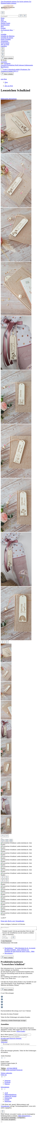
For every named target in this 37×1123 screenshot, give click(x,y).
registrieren (7, 63)
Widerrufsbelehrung (10, 1094)
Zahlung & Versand (10, 1096)
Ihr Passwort (5, 1036)
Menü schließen (8, 58)
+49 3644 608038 (11, 1068)
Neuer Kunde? (20, 1031)
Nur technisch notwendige (9, 1117)
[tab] (20, 949)
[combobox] (9, 16)
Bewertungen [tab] (9, 953)
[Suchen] (20, 15)
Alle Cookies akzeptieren (8, 1119)
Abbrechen (4, 1042)
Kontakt (7, 1099)
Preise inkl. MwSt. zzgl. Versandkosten (12, 921)
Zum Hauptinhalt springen (9, 1)
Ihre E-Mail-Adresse (7, 1034)
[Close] (1, 838)
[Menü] (3, 12)
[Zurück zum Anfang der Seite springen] (3, 1111)
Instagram (7, 1080)
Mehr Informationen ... (25, 1116)
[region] (18, 508)
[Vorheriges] (3, 642)
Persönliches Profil (12, 65)
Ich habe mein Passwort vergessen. (11, 1038)
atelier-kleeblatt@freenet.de (14, 1070)
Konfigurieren (21, 1117)
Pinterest (7, 1084)
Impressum (8, 1101)
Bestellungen (5, 67)
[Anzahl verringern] (4, 937)
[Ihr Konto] (3, 54)
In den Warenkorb (6, 941)
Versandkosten (5, 1106)
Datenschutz (8, 1098)
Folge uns (4, 1075)
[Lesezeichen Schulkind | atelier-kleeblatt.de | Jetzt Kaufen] (16, 126)
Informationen (5, 1087)
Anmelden (4, 62)
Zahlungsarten (28, 65)
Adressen (21, 65)
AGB (6, 1093)
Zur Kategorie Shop (7, 30)
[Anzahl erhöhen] (13, 937)
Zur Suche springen (23, 1)
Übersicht (4, 65)
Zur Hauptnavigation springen (16, 2)
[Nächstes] (7, 642)
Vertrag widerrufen (6, 1073)
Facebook (7, 1082)
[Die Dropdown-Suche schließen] (25, 15)
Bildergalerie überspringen (9, 99)
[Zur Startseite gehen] (8, 10)
